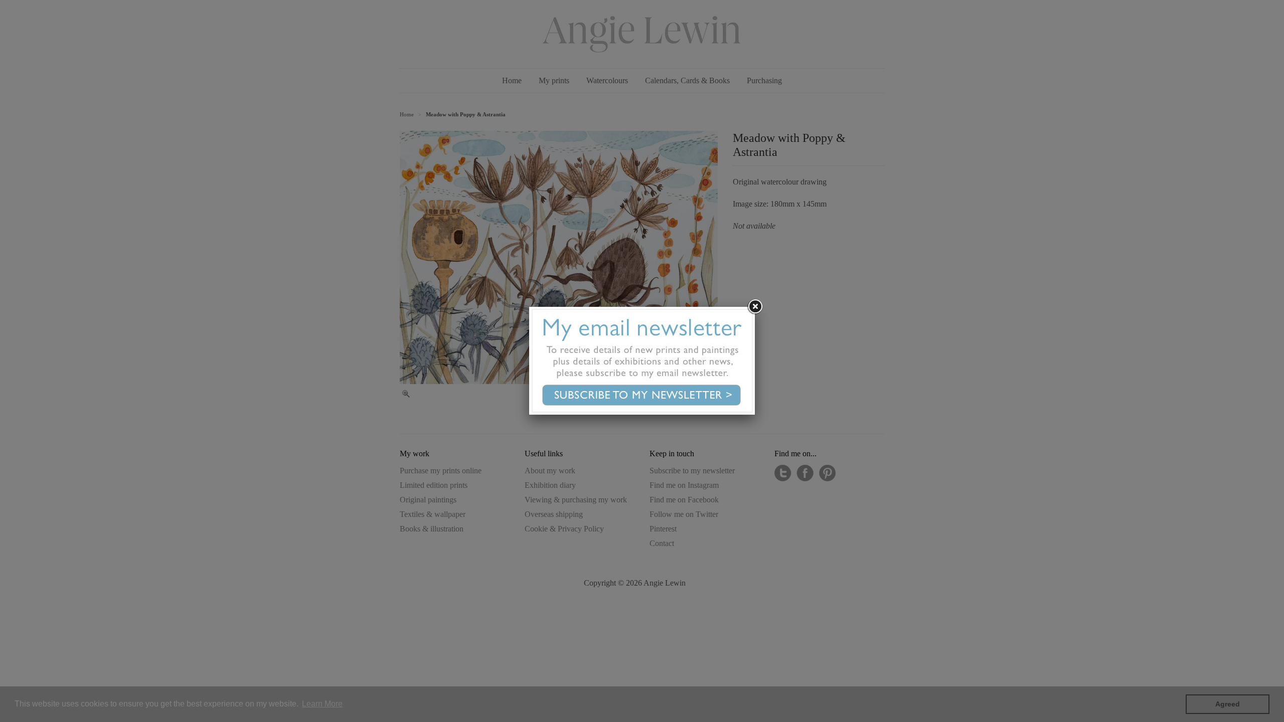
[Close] (755, 307)
